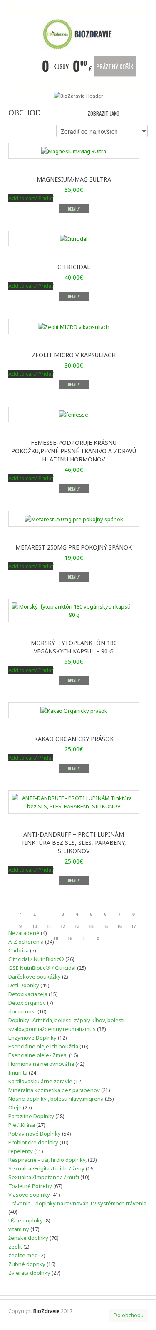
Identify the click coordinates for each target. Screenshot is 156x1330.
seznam (142, 112)
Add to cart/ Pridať (30, 198)
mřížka (128, 112)
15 (105, 926)
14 (91, 926)
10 (34, 926)
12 (62, 926)
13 (76, 926)
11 (49, 926)
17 (133, 926)
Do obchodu (129, 1315)
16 (119, 926)
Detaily (74, 209)
